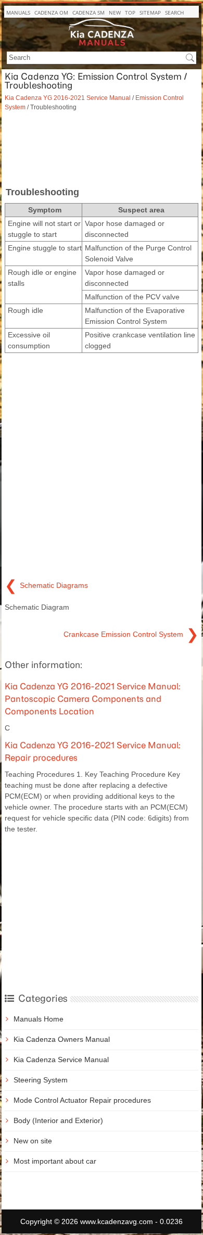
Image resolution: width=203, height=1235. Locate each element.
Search (174, 12)
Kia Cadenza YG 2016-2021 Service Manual (68, 97)
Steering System (41, 1080)
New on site (33, 1141)
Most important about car (55, 1161)
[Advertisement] (101, 148)
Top (130, 12)
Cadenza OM (51, 12)
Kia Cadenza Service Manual (61, 1059)
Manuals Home (39, 1019)
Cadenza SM (88, 12)
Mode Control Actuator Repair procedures (82, 1100)
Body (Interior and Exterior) (58, 1120)
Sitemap (150, 12)
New (115, 12)
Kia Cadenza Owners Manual (62, 1039)
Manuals (18, 12)
